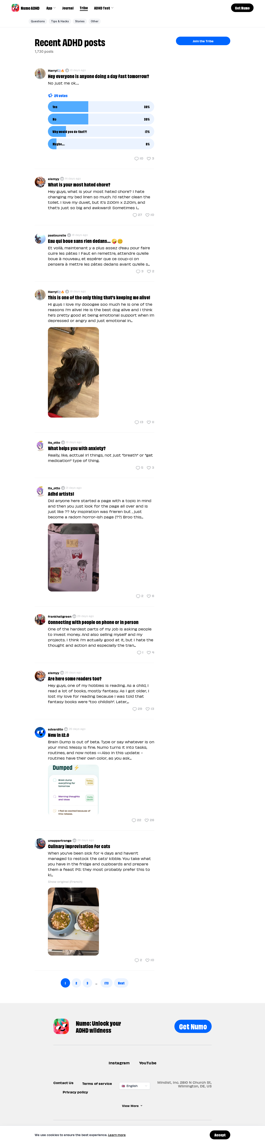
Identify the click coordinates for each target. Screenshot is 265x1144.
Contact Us (63, 1082)
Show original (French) (65, 881)
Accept (220, 1134)
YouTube (147, 1062)
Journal (68, 7)
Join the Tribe (203, 41)
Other (94, 21)
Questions (38, 21)
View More (130, 1106)
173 (106, 982)
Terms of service (97, 1083)
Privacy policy (75, 1092)
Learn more (117, 1135)
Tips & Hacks (60, 21)
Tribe (84, 7)
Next (121, 982)
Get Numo (193, 1025)
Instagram (119, 1062)
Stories (80, 21)
